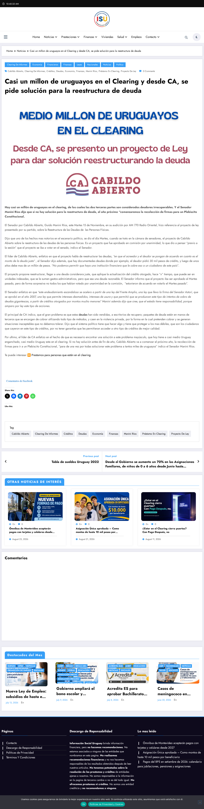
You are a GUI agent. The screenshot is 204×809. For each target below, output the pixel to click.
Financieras (52, 64)
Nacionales (92, 64)
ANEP (60, 666)
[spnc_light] (197, 37)
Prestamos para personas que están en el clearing (61, 355)
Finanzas (89, 37)
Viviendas (107, 37)
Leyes (79, 64)
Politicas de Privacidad (20, 750)
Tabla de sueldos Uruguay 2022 (75, 462)
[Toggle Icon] (5, 37)
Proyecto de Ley (128, 71)
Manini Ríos (91, 71)
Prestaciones (68, 37)
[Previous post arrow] (6, 461)
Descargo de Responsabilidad (24, 745)
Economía (37, 64)
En (14, 524)
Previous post (91, 456)
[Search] (186, 38)
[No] (200, 802)
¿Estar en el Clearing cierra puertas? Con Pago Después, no (164, 530)
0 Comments (149, 71)
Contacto (151, 37)
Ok (83, 804)
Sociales (57, 670)
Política (119, 64)
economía (70, 71)
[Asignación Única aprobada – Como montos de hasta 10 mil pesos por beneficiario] (102, 506)
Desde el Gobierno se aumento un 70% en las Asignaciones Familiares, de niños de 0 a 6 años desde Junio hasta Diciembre (149, 464)
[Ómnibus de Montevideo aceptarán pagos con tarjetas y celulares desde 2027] (35, 506)
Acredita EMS (48, 666)
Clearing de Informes (17, 64)
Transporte (160, 666)
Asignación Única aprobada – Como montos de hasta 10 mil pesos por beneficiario (97, 530)
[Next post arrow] (198, 461)
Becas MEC (13, 666)
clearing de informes (35, 71)
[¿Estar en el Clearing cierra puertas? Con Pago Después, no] (168, 506)
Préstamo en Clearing (109, 71)
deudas (59, 71)
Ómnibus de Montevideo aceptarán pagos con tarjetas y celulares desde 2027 (30, 530)
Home (36, 37)
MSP (93, 666)
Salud (120, 37)
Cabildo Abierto (15, 71)
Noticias (49, 37)
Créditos (51, 71)
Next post (111, 456)
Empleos (136, 37)
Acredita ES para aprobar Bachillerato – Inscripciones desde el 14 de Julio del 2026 (59, 691)
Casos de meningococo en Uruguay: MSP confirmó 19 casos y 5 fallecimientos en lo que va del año (109, 691)
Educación (16, 670)
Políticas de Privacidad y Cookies (106, 804)
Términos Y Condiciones (20, 755)
